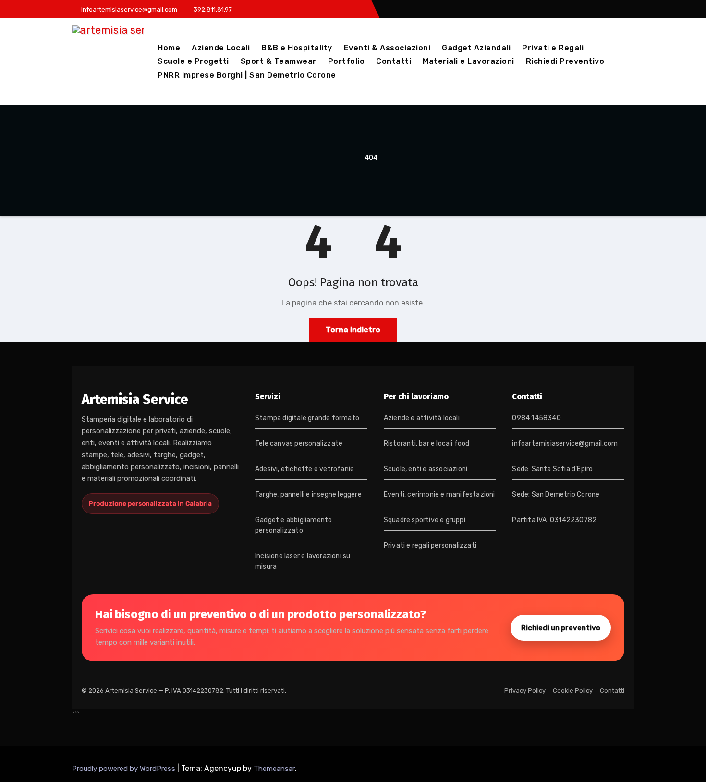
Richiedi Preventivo (565, 61)
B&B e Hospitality (296, 47)
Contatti (393, 61)
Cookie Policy (573, 690)
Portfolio (346, 61)
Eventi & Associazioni (387, 47)
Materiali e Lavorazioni (468, 61)
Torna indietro (353, 329)
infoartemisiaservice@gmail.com (565, 444)
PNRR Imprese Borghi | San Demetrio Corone (247, 75)
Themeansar (274, 768)
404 (371, 157)
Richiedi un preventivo (560, 627)
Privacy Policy (525, 690)
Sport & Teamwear (278, 61)
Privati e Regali (553, 47)
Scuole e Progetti (193, 61)
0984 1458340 (536, 418)
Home (169, 47)
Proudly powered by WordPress (124, 768)
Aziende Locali (221, 47)
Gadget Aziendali (476, 47)
